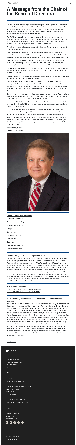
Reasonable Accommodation (15, 399)
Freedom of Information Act (15, 389)
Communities (11, 239)
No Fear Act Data (11, 394)
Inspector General (12, 364)
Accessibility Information (15, 381)
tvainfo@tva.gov (11, 418)
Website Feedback (12, 439)
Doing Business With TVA (14, 359)
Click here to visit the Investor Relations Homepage (24, 289)
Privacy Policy (11, 397)
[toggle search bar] (71, 3)
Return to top (11, 342)
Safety (8, 367)
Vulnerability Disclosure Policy (17, 402)
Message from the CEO (15, 225)
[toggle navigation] (63, 3)
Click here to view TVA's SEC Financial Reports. (23, 292)
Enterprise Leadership (14, 249)
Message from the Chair (15, 245)
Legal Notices (10, 391)
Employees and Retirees (14, 362)
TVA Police (9, 372)
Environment (11, 232)
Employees (11, 242)
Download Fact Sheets (15, 218)
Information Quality (13, 436)
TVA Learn (9, 370)
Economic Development (15, 235)
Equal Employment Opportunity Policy (19, 386)
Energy (9, 228)
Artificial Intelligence (14, 384)
